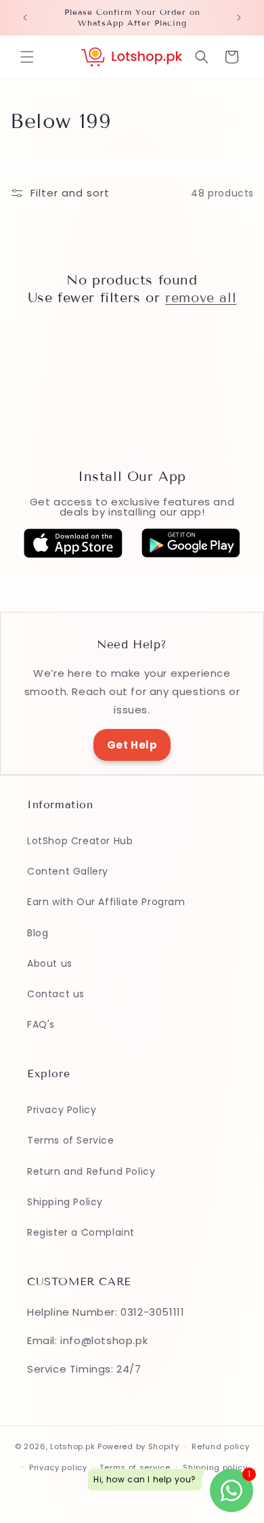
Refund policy (220, 1446)
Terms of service (135, 1467)
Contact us (56, 994)
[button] (27, 57)
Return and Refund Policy (91, 1171)
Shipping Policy (65, 1202)
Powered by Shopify (138, 1446)
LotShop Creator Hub (80, 841)
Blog (37, 933)
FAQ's (41, 1024)
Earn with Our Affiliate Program (106, 902)
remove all (200, 297)
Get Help (132, 745)
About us (49, 963)
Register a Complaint (81, 1232)
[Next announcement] (239, 18)
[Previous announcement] (25, 18)
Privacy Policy (61, 1110)
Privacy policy (58, 1467)
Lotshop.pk (72, 1446)
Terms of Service (70, 1140)
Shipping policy (215, 1467)
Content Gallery (67, 871)
